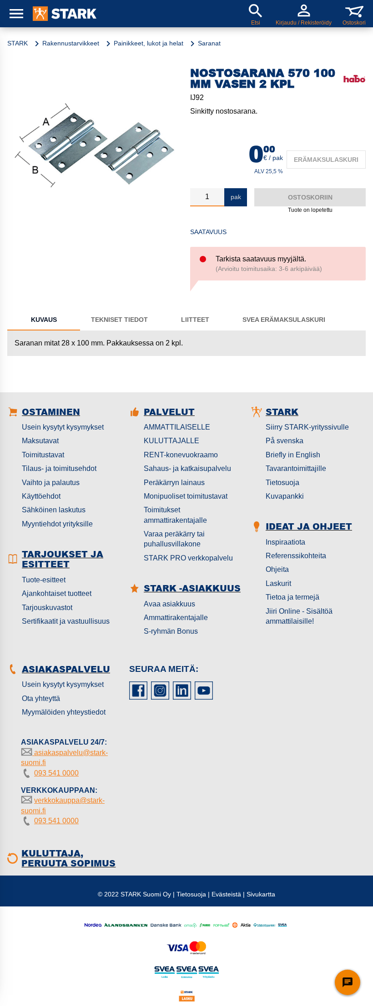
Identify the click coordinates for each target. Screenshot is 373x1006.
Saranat (209, 43)
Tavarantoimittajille (296, 468)
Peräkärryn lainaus (174, 482)
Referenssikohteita (296, 556)
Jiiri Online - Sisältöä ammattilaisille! (299, 616)
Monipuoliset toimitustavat (185, 496)
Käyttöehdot (41, 496)
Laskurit (278, 583)
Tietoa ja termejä (292, 597)
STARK (17, 43)
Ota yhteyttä (41, 698)
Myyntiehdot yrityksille (57, 524)
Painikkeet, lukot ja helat (148, 43)
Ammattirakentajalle (176, 617)
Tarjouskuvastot (47, 607)
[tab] (43, 319)
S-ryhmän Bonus (171, 631)
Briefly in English (293, 455)
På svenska (284, 441)
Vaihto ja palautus (51, 482)
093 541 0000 (56, 773)
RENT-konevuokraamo (181, 455)
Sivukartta (261, 894)
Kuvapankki (285, 496)
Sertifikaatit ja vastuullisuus (66, 621)
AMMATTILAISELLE (177, 427)
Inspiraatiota (285, 542)
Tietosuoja (282, 482)
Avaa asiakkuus (169, 604)
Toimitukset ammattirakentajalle (175, 515)
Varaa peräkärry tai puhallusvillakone (174, 539)
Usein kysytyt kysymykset (63, 427)
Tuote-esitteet (44, 580)
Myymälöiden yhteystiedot (64, 712)
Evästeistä (226, 894)
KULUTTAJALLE (171, 441)
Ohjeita (277, 569)
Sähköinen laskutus (54, 510)
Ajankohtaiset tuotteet (56, 593)
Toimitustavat (43, 455)
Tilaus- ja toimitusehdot (59, 468)
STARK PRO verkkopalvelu (188, 558)
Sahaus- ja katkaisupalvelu (187, 468)
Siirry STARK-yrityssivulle (307, 427)
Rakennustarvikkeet (70, 43)
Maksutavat (40, 441)
